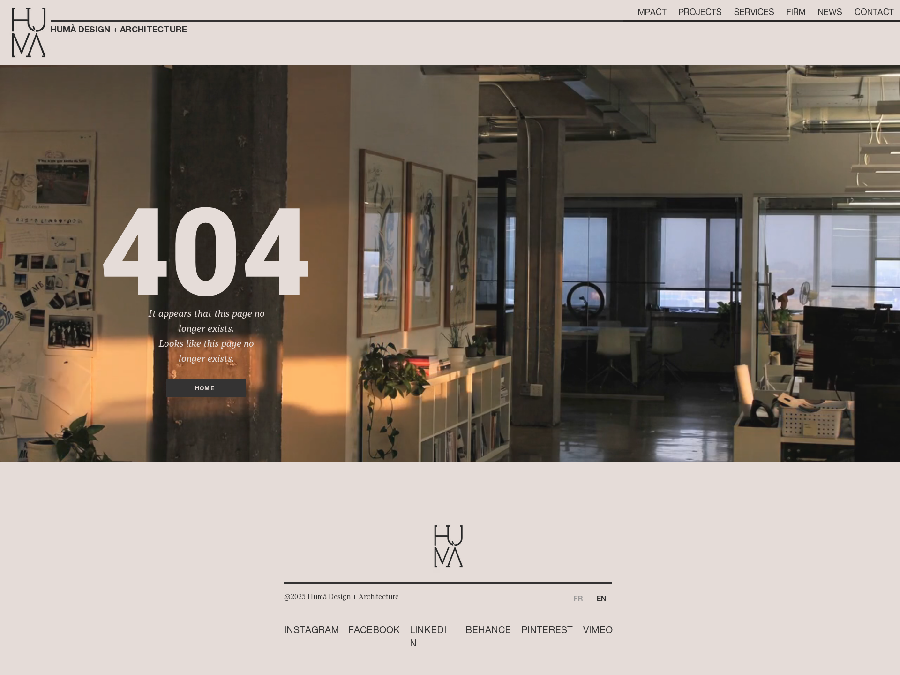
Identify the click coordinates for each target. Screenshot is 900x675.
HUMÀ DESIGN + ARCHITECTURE (119, 29)
